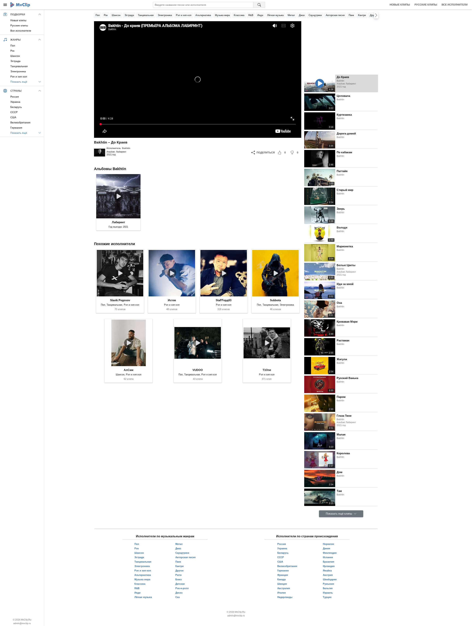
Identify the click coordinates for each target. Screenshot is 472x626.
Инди (260, 15)
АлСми (128, 369)
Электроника (165, 15)
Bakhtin (126, 148)
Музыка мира (222, 15)
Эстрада (129, 15)
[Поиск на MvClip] (259, 5)
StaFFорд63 (223, 300)
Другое (374, 15)
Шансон (116, 15)
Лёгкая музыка (275, 15)
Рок (106, 15)
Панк (351, 15)
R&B (250, 15)
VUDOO (197, 369)
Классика (239, 15)
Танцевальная (146, 15)
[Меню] (5, 4)
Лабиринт (121, 152)
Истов (172, 300)
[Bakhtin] (99, 152)
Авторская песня (335, 15)
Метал (291, 15)
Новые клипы (400, 4)
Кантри (362, 15)
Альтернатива (203, 15)
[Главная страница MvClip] (20, 4)
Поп (98, 15)
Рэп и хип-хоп (183, 15)
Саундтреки (315, 15)
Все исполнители (455, 4)
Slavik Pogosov (120, 300)
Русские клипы (425, 4)
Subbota (275, 300)
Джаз (302, 15)
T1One (267, 369)
